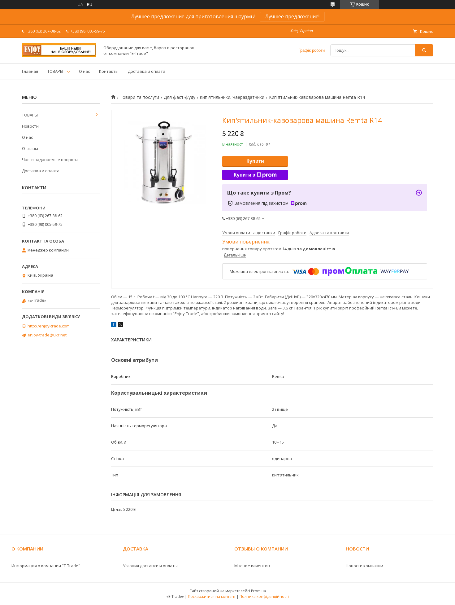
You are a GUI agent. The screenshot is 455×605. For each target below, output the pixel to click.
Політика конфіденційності (264, 596)
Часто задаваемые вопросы (50, 159)
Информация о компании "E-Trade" (45, 565)
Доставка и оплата (146, 71)
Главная (30, 71)
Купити (255, 161)
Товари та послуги (139, 97)
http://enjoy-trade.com (49, 325)
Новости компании (364, 565)
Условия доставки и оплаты (150, 565)
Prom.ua (258, 591)
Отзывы (30, 148)
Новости (30, 126)
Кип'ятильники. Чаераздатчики (232, 97)
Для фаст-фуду (179, 97)
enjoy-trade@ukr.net (47, 334)
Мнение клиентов (252, 565)
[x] (120, 325)
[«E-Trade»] (59, 55)
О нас (84, 71)
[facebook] (113, 325)
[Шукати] (424, 50)
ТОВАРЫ (55, 71)
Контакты (109, 71)
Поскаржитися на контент (212, 596)
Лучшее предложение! (292, 16)
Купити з (244, 175)
